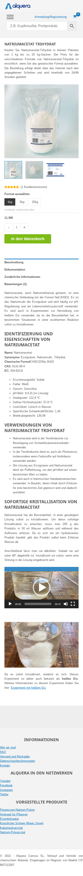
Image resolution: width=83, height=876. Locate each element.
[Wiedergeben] (10, 604)
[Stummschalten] (66, 604)
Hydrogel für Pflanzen (14, 814)
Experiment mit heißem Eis (28, 687)
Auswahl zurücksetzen (19, 210)
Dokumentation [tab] (14, 269)
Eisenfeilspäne (9, 818)
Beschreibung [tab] (13, 262)
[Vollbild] (73, 604)
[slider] (38, 604)
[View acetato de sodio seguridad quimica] (55, 170)
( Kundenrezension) (34, 187)
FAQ (3, 752)
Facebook (6, 785)
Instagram (6, 790)
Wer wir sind (8, 747)
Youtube (5, 781)
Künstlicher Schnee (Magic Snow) (21, 823)
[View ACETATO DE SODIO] (13, 170)
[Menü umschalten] (10, 17)
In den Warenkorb (27, 239)
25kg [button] (35, 202)
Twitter (4, 794)
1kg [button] (10, 202)
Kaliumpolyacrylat (11, 828)
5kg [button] (22, 202)
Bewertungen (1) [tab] (15, 284)
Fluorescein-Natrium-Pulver (17, 809)
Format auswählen (17, 194)
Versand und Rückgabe (15, 756)
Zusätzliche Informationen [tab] (22, 276)
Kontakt (5, 765)
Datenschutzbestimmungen (17, 761)
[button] (41, 587)
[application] (41, 587)
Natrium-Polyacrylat (12, 832)
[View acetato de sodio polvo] (34, 170)
